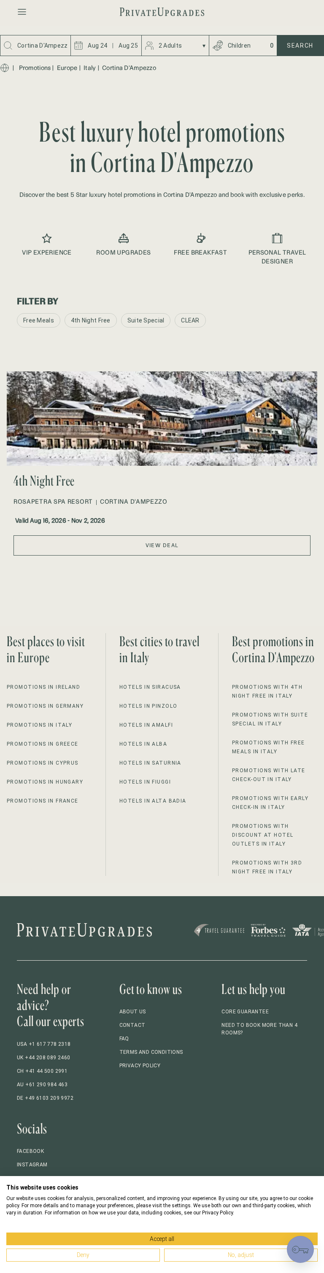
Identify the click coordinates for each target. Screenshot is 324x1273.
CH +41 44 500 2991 (42, 1071)
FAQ (124, 1039)
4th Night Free (91, 320)
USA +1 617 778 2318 (44, 1044)
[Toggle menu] (22, 12)
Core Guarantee (245, 1012)
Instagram (32, 1165)
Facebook (30, 1151)
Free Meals (38, 320)
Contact (132, 1025)
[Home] (4, 68)
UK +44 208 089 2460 (43, 1058)
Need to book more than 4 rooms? (259, 1029)
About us (132, 1012)
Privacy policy (140, 1066)
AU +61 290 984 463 (42, 1085)
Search (300, 45)
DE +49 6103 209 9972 (45, 1098)
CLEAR (190, 320)
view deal (162, 545)
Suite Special (146, 320)
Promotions (35, 68)
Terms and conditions (151, 1052)
